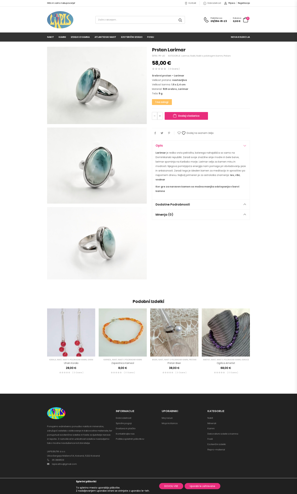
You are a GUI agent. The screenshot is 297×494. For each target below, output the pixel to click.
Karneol (107, 359)
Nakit (50, 37)
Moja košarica (170, 423)
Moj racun (167, 418)
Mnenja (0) (164, 214)
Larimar (185, 55)
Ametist (206, 359)
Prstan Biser (174, 363)
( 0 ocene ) (174, 69)
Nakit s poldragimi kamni (209, 55)
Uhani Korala (71, 363)
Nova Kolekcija (240, 37)
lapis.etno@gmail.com (64, 464)
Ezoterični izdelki (131, 37)
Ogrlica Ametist (226, 363)
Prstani (227, 55)
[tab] (201, 146)
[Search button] (180, 20)
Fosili (150, 37)
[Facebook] (155, 133)
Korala (52, 359)
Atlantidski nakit (105, 37)
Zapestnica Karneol (122, 363)
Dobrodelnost (214, 3)
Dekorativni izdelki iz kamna (222, 433)
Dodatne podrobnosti (173, 204)
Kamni (62, 37)
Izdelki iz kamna (80, 37)
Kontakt (192, 3)
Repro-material (216, 449)
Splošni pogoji (124, 423)
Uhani (90, 359)
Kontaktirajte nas (125, 433)
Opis (159, 145)
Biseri (154, 359)
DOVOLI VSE (171, 486)
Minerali (211, 423)
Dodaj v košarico (189, 116)
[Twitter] (162, 133)
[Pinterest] (169, 133)
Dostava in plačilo (126, 428)
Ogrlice (245, 359)
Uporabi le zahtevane (202, 486)
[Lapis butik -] (60, 20)
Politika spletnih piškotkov (130, 439)
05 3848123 (58, 460)
